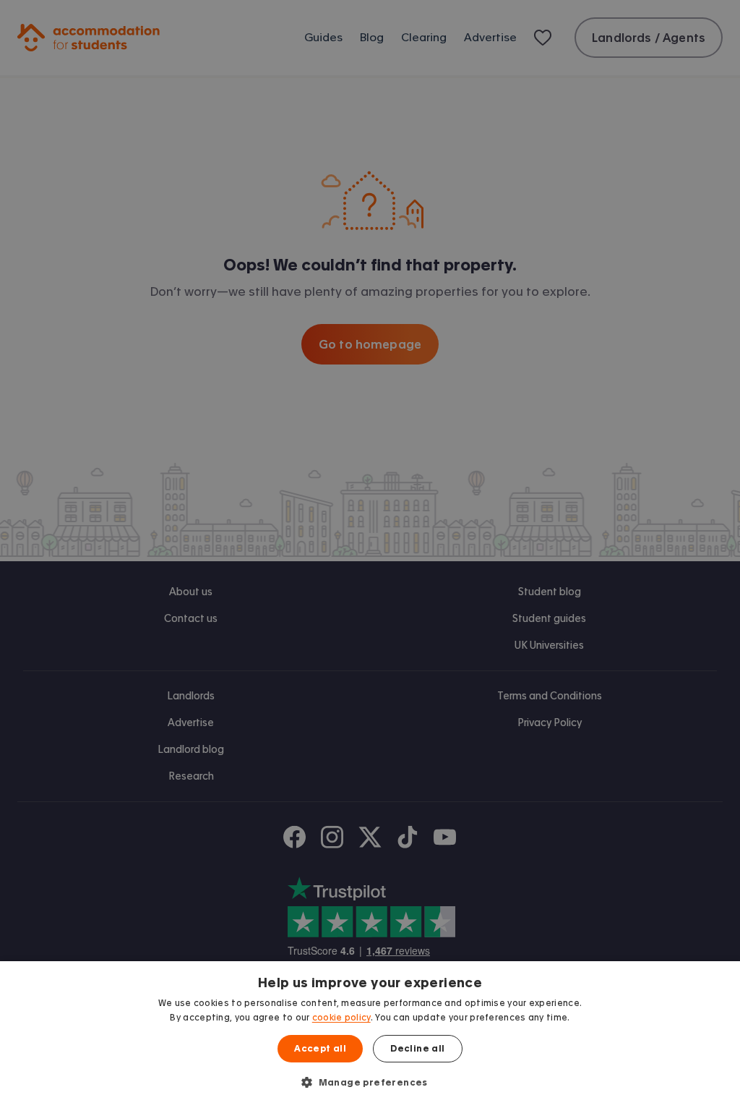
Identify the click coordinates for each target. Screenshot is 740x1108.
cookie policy (341, 1017)
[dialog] (370, 1034)
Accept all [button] (320, 1048)
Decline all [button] (417, 1048)
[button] (370, 1082)
